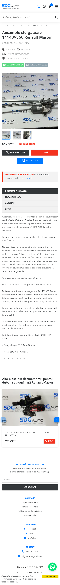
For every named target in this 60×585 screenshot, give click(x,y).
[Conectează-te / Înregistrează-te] (44, 6)
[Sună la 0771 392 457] (39, 6)
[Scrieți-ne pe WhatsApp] (52, 567)
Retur (8, 209)
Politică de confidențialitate (30, 511)
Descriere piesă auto (16, 191)
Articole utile (30, 515)
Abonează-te (30, 487)
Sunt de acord (50, 576)
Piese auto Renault (20, 26)
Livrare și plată (13, 197)
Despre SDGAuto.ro (30, 503)
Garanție (10, 203)
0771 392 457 (32, 552)
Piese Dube (6, 26)
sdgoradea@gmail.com (32, 556)
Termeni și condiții (30, 507)
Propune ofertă (27, 144)
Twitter (32, 534)
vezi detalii (26, 178)
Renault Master (33, 26)
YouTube (32, 538)
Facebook (31, 529)
